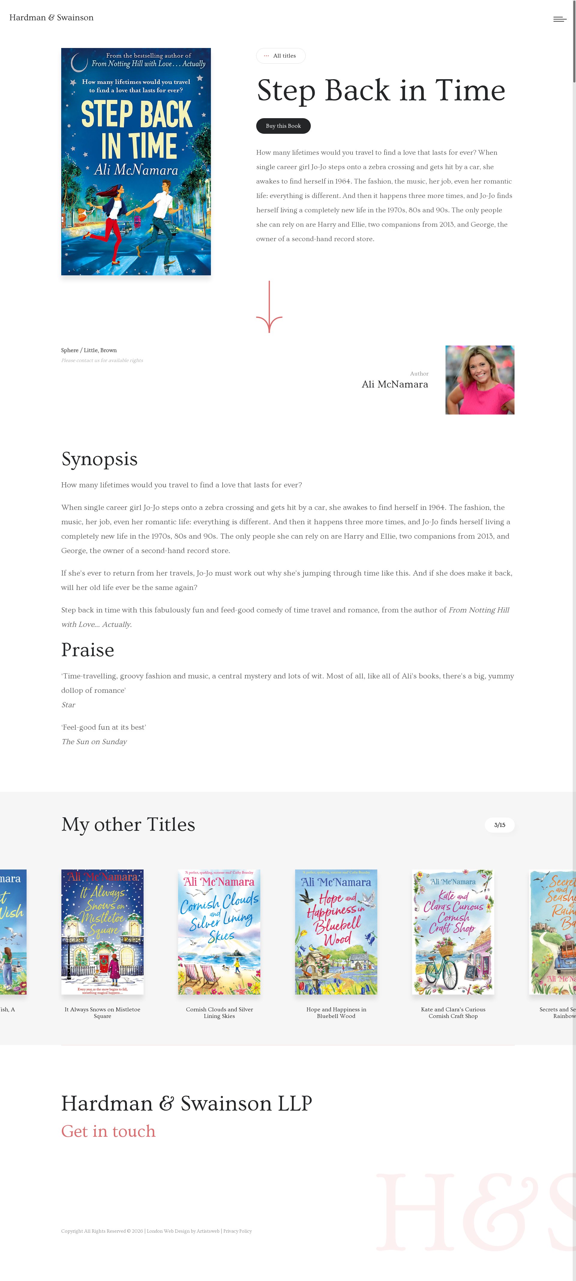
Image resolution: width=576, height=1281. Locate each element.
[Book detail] (103, 932)
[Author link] (438, 380)
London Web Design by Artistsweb (183, 1231)
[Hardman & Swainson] (52, 17)
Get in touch (108, 1131)
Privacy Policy (238, 1231)
